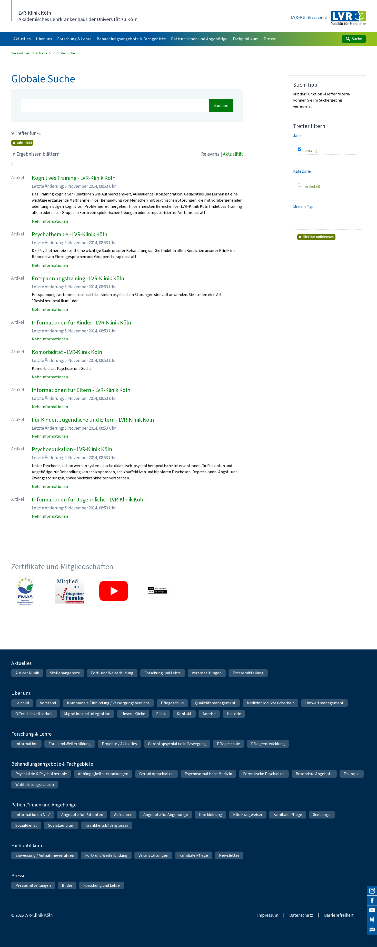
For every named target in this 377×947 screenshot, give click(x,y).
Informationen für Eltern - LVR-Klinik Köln (81, 390)
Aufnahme (123, 814)
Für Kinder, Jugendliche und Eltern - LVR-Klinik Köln (93, 419)
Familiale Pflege (287, 814)
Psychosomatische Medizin (208, 773)
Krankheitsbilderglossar (106, 825)
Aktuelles (21, 663)
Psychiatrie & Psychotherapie (41, 773)
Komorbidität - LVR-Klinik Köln (67, 352)
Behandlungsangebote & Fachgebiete (52, 764)
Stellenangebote (65, 673)
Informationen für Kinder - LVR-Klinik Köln (81, 322)
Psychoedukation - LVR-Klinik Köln (72, 449)
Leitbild (22, 703)
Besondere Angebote (314, 773)
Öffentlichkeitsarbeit (34, 713)
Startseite (40, 53)
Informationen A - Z (32, 814)
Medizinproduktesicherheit (270, 703)
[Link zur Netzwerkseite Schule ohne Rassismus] (157, 591)
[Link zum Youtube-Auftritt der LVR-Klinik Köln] (113, 591)
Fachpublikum (26, 845)
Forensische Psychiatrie (264, 773)
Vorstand (48, 703)
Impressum (267, 915)
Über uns (21, 693)
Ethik (161, 713)
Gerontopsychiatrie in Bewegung (177, 743)
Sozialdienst (26, 825)
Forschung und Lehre (162, 673)
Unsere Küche (133, 713)
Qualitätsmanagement (215, 703)
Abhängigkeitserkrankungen (103, 773)
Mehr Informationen (50, 221)
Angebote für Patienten (82, 814)
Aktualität (233, 154)
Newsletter (229, 855)
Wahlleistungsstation (34, 784)
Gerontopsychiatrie (156, 773)
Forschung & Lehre (31, 734)
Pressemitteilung (248, 673)
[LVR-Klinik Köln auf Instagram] (372, 891)
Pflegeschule (172, 703)
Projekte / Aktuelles (119, 743)
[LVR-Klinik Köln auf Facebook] (372, 900)
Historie (234, 713)
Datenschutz (301, 915)
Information (26, 743)
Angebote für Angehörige (165, 814)
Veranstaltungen (207, 673)
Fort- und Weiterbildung (112, 673)
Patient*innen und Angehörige (43, 804)
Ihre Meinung (210, 814)
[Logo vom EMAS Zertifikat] (26, 591)
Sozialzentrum (61, 825)
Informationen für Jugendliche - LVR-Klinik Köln (88, 499)
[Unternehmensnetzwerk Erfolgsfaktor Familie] (69, 591)
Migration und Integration (87, 713)
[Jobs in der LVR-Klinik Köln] (372, 930)
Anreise (209, 713)
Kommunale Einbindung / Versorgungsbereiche (108, 703)
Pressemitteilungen (33, 885)
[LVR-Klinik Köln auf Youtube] (372, 910)
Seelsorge (322, 814)
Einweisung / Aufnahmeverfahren (44, 855)
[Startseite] (328, 18)
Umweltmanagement (324, 703)
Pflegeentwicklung (268, 743)
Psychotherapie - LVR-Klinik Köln (69, 234)
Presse (18, 875)
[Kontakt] (372, 920)
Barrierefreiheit (339, 915)
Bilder (67, 885)
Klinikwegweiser (247, 814)
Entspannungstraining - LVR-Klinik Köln (78, 278)
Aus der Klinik (27, 673)
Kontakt (184, 713)
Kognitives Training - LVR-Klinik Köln (74, 178)
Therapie (352, 773)
